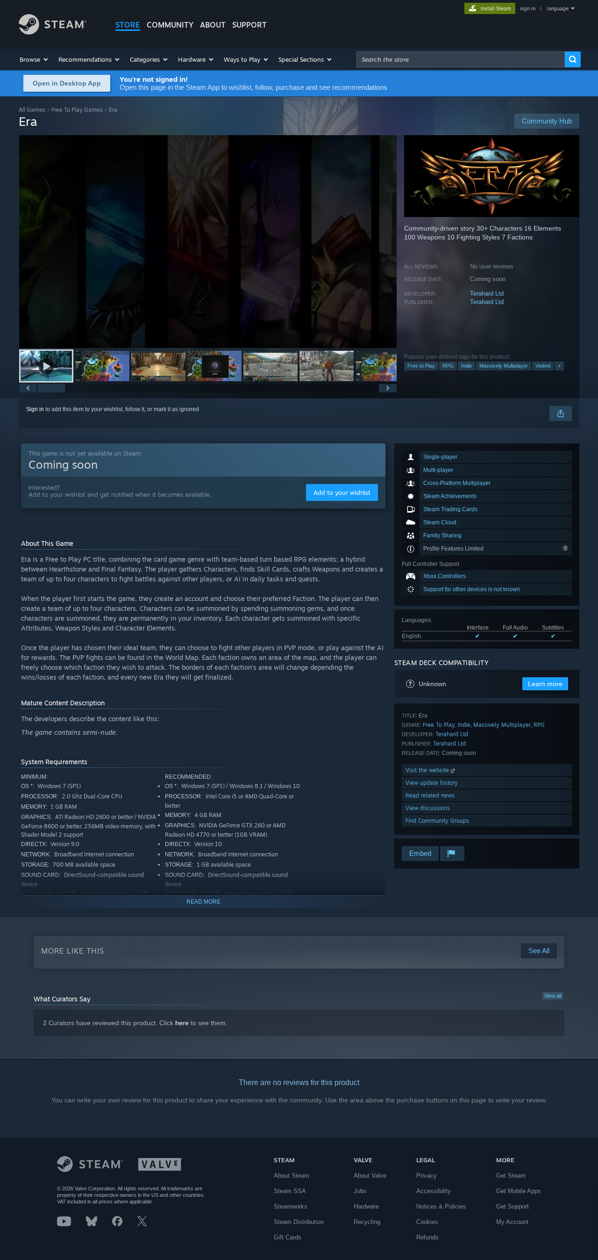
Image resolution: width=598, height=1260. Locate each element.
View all (552, 996)
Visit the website (428, 770)
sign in (527, 8)
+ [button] (559, 366)
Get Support (512, 1206)
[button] (34, 59)
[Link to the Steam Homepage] (52, 32)
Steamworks (290, 1206)
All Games (32, 109)
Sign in (35, 409)
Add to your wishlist (341, 492)
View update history (432, 782)
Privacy (426, 1175)
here (182, 1023)
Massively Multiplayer (503, 366)
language (558, 8)
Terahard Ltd (487, 293)
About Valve (370, 1175)
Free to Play (421, 366)
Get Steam (511, 1175)
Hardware (366, 1206)
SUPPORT (249, 24)
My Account (512, 1221)
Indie (466, 366)
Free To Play (439, 724)
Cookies (427, 1221)
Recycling (367, 1221)
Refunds (427, 1237)
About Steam (291, 1175)
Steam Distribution (299, 1221)
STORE (127, 24)
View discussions (428, 807)
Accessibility (433, 1191)
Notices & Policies (441, 1206)
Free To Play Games (77, 109)
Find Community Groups (437, 820)
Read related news (430, 795)
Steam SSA (290, 1191)
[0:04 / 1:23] (208, 241)
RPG (448, 366)
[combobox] (460, 59)
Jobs (360, 1191)
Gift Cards (287, 1237)
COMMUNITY (170, 24)
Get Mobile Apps (518, 1191)
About (213, 24)
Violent (542, 366)
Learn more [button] (545, 684)
